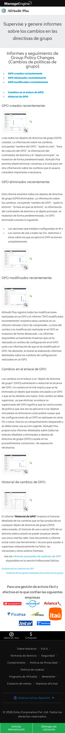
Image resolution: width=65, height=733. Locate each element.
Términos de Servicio (23, 655)
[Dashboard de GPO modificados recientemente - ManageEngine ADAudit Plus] (17, 296)
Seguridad (48, 655)
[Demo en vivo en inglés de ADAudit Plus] (11, 633)
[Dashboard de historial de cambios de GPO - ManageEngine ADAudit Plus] (17, 500)
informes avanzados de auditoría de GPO (37, 556)
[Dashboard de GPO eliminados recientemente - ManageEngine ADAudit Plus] (17, 259)
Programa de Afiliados (23, 676)
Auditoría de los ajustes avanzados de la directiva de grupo (34, 573)
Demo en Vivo (11, 638)
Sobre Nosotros (26, 648)
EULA (44, 648)
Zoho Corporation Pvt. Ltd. (31, 712)
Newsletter (49, 676)
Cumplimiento (16, 662)
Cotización (31, 638)
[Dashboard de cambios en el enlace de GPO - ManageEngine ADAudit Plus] (17, 463)
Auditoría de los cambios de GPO (18, 568)
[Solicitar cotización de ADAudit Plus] (31, 633)
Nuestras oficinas (47, 683)
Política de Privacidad (44, 662)
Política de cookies (32, 669)
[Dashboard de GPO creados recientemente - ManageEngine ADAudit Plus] (17, 121)
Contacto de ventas (19, 683)
